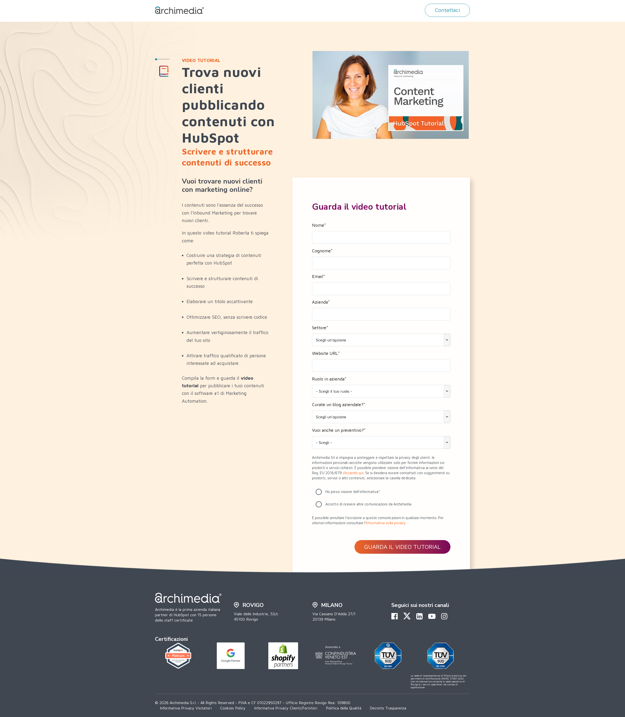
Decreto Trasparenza (388, 708)
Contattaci (447, 10)
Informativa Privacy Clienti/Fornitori (285, 708)
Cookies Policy (233, 708)
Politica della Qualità (343, 708)
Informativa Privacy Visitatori (186, 708)
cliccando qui (353, 473)
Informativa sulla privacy (386, 523)
